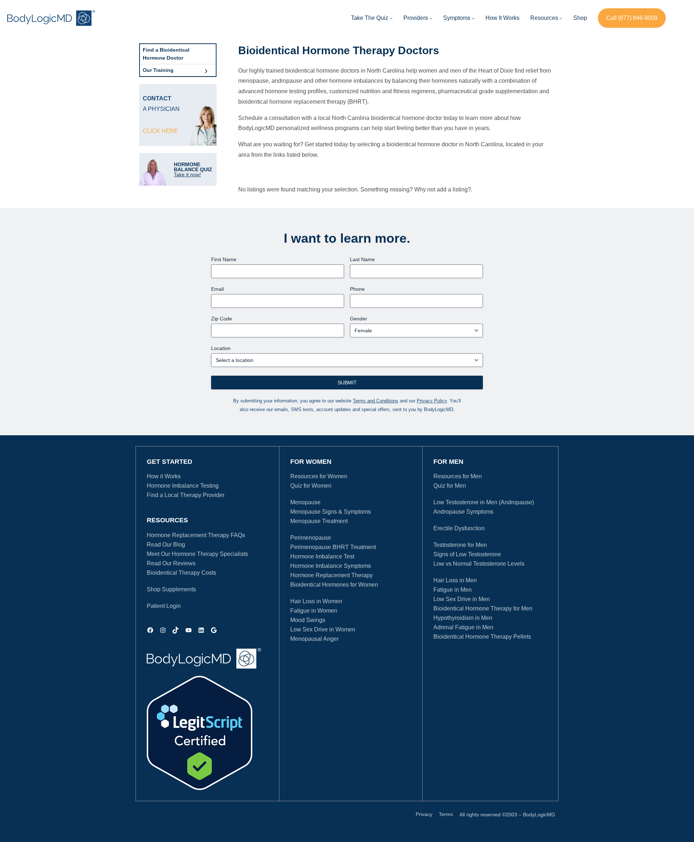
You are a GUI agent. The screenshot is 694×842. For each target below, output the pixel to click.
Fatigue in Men (452, 590)
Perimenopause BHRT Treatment (333, 547)
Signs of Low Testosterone (467, 554)
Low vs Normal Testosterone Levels (478, 564)
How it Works (164, 476)
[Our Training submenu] (206, 70)
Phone (357, 289)
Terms (446, 814)
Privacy (424, 814)
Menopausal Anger (314, 639)
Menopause (305, 502)
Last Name (362, 259)
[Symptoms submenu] (473, 18)
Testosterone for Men (460, 545)
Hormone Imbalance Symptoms (330, 566)
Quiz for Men (449, 486)
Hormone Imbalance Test (322, 556)
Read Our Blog (166, 544)
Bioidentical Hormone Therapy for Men (482, 608)
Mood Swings (307, 620)
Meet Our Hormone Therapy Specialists (197, 554)
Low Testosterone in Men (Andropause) (483, 502)
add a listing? (454, 189)
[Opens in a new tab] (199, 733)
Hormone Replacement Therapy (331, 575)
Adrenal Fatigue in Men (463, 627)
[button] (415, 18)
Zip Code (221, 318)
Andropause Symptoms (463, 512)
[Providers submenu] (430, 18)
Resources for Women (318, 476)
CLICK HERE (160, 131)
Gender (358, 318)
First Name (223, 259)
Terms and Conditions (375, 400)
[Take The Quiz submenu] (391, 18)
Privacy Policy (432, 400)
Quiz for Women (310, 486)
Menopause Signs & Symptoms (330, 512)
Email (217, 289)
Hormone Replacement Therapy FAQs (196, 535)
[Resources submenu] (560, 18)
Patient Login (164, 606)
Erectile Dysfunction (459, 528)
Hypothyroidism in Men (462, 618)
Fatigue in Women (313, 611)
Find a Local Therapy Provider (185, 495)
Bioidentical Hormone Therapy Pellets (482, 637)
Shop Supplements (171, 589)
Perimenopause (310, 538)
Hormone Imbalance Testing (183, 486)
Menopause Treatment (319, 521)
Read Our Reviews (171, 563)
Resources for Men (457, 476)
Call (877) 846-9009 (631, 18)
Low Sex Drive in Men (461, 599)
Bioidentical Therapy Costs (181, 573)
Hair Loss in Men (455, 580)
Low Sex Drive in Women (322, 629)
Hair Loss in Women (316, 601)
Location (221, 348)
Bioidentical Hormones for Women (334, 585)
